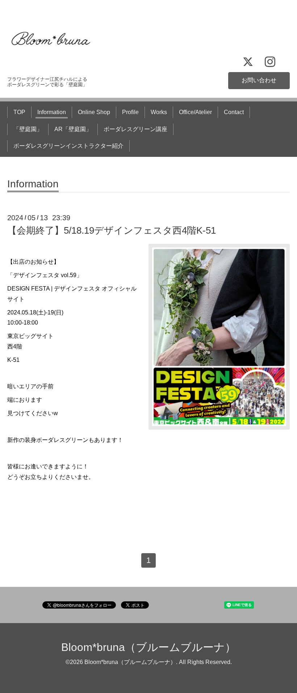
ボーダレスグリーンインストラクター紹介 (68, 146)
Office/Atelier (195, 112)
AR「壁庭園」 (73, 129)
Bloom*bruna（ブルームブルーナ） (148, 647)
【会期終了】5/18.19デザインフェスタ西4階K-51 (111, 230)
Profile (130, 112)
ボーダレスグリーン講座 (135, 129)
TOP (19, 112)
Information (51, 112)
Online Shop (94, 112)
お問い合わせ (259, 80)
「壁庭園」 (27, 129)
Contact (234, 112)
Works (159, 112)
